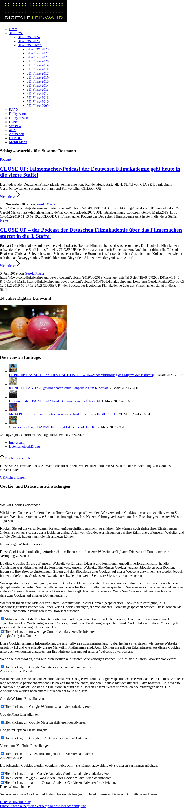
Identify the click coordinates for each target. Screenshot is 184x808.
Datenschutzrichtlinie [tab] (15, 786)
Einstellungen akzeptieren (18, 806)
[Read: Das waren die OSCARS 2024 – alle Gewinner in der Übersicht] (13, 397)
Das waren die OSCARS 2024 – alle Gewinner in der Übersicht (54, 401)
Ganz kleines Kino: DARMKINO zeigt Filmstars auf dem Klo (53, 427)
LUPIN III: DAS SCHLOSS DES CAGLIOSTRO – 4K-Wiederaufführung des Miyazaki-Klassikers (81, 375)
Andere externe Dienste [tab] (16, 671)
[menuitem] (96, 29)
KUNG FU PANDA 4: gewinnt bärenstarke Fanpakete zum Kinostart (58, 388)
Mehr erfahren (15, 477)
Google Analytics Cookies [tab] (18, 636)
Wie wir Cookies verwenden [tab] (20, 505)
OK (2, 477)
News (4, 220)
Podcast (5, 159)
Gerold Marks (45, 204)
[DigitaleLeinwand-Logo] (33, 21)
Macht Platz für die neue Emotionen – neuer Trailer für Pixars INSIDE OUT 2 (64, 414)
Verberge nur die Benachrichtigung (61, 806)
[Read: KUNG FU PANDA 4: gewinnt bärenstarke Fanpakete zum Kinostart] (13, 384)
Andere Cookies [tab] (11, 758)
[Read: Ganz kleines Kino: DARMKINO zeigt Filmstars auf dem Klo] (13, 423)
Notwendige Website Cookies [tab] (21, 544)
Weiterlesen (8, 196)
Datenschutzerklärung (15, 802)
